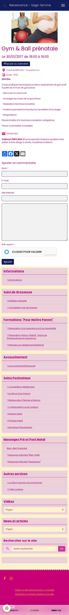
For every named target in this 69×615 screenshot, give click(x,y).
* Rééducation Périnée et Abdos (23, 400)
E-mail (5, 180)
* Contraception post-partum (22, 407)
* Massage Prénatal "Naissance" (24, 461)
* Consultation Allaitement (20, 386)
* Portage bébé (15, 420)
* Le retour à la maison (18, 393)
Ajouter (8, 261)
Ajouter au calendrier (17, 63)
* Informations (14, 280)
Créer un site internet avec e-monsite (34, 590)
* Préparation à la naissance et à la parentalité (31, 328)
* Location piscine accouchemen (24, 482)
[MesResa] (56, 610)
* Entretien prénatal (17, 300)
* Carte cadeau (15, 489)
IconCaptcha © (50, 255)
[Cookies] (7, 608)
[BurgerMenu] (63, 5)
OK (61, 548)
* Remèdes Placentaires (19, 427)
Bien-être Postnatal (17, 448)
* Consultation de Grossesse (22, 307)
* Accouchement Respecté (21, 365)
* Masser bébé (14, 413)
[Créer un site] (12, 610)
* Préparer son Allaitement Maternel (25, 345)
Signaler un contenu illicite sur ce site (34, 594)
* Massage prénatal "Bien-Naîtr (23, 455)
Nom (4, 168)
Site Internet (8, 192)
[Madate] (34, 610)
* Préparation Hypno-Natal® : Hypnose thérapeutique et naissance (27, 337)
